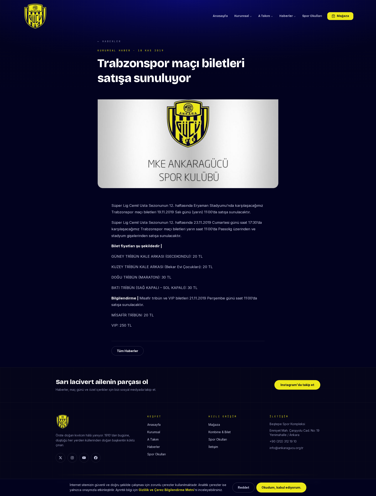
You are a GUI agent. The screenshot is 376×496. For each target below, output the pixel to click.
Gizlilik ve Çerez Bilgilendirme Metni (166, 490)
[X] (60, 458)
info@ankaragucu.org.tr (286, 448)
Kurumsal (241, 16)
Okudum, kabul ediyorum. (281, 487)
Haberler (286, 16)
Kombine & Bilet (219, 432)
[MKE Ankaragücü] (35, 16)
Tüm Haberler (127, 351)
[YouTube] (84, 458)
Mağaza (343, 16)
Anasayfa (220, 16)
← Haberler (109, 41)
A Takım (264, 16)
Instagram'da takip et (297, 385)
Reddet (243, 487)
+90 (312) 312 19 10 (283, 441)
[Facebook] (96, 458)
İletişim (213, 447)
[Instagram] (72, 458)
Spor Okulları (312, 16)
